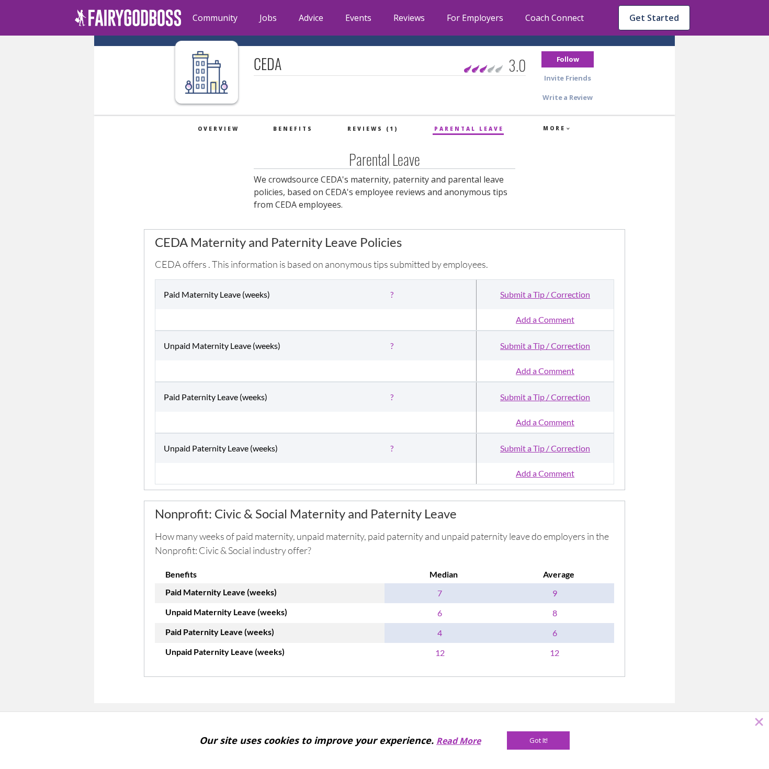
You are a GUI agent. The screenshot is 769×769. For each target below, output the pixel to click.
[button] (567, 59)
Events (358, 18)
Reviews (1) (372, 128)
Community (215, 18)
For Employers (475, 18)
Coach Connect (554, 18)
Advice (311, 18)
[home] (128, 18)
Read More (458, 741)
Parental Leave (469, 128)
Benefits (293, 128)
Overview (218, 128)
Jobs (268, 18)
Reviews (409, 18)
